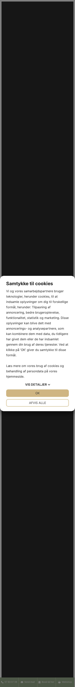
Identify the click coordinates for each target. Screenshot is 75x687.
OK (37, 393)
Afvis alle (37, 403)
